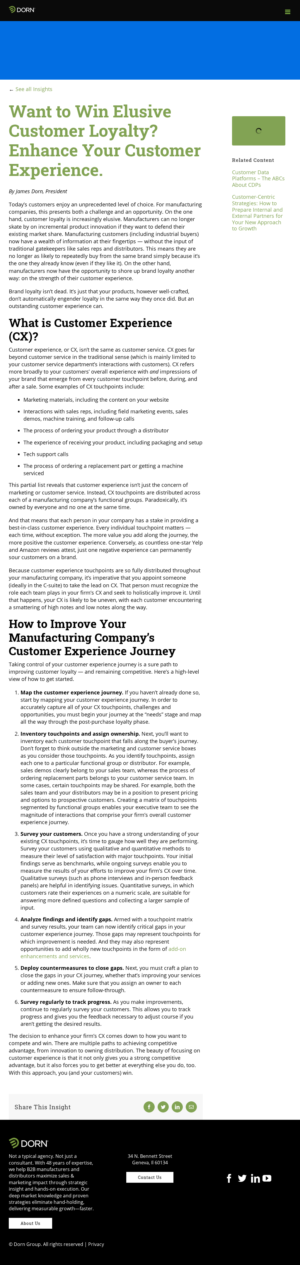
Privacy (96, 1244)
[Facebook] (229, 1178)
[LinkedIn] (255, 1178)
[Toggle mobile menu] (288, 12)
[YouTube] (266, 1178)
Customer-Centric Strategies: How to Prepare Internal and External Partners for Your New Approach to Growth (257, 212)
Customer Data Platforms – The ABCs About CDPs (258, 178)
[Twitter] (242, 1178)
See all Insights (34, 89)
